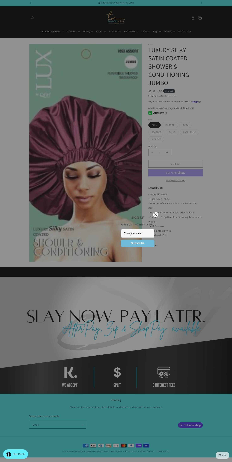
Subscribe (138, 243)
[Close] (155, 215)
